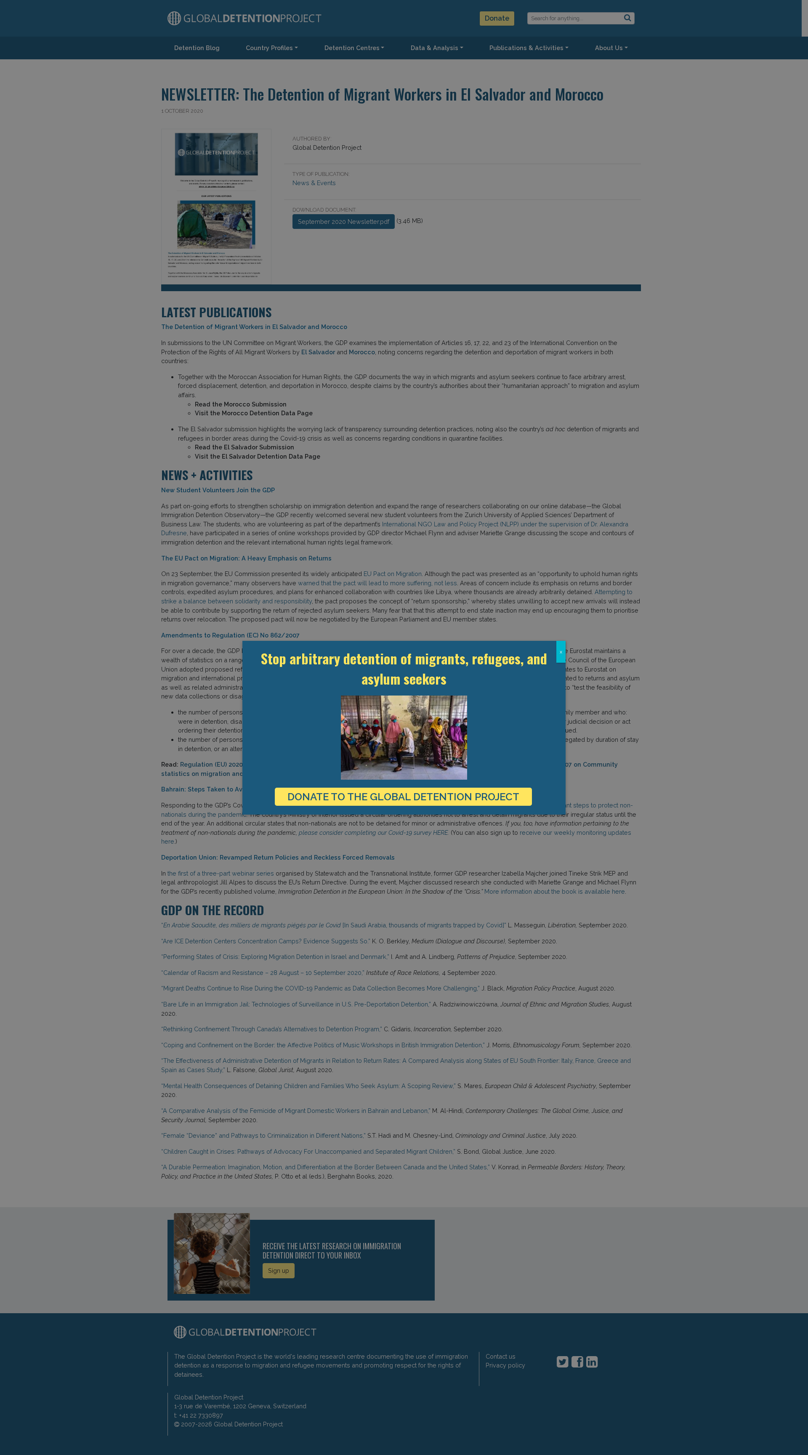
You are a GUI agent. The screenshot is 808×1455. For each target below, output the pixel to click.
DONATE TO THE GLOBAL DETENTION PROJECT (403, 797)
